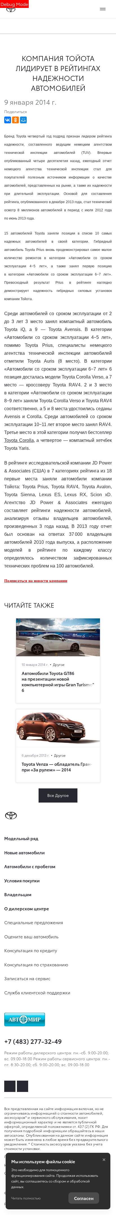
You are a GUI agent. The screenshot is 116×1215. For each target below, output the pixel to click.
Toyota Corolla (19, 440)
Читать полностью (26, 1197)
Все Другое (58, 795)
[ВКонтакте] (7, 120)
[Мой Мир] (23, 120)
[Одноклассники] (15, 120)
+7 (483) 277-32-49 (33, 1040)
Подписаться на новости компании (35, 581)
